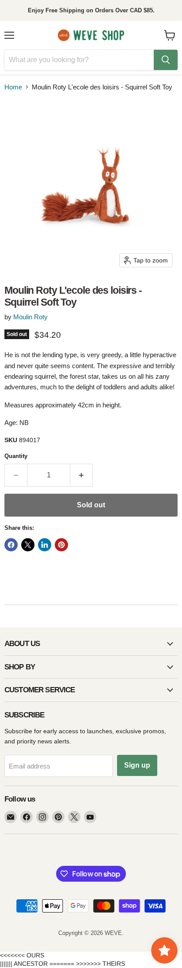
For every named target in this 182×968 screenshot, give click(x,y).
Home (13, 87)
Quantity (15, 456)
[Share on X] (27, 544)
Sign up (137, 765)
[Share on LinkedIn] (44, 544)
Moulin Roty (30, 317)
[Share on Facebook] (11, 544)
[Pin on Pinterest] (61, 544)
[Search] (166, 60)
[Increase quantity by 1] (81, 475)
